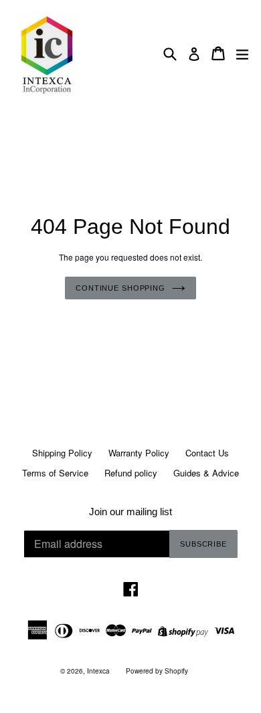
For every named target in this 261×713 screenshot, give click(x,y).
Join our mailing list (130, 511)
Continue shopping (120, 288)
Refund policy (130, 472)
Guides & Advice (206, 472)
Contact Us (207, 452)
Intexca (98, 671)
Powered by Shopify (157, 671)
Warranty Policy (138, 452)
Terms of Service (55, 472)
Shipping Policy (62, 452)
